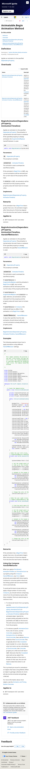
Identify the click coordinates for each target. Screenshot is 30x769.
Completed (23, 642)
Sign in (27, 17)
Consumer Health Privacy (8, 764)
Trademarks (4, 766)
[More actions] (27, 21)
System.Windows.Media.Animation (18, 52)
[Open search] (22, 17)
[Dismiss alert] (27, 2)
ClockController (10, 637)
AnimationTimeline (18, 163)
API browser (9, 21)
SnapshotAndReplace (18, 139)
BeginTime (17, 171)
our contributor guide (10, 712)
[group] (15, 94)
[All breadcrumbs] (2, 21)
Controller (9, 633)
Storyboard (17, 569)
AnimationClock (21, 571)
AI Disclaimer (4, 760)
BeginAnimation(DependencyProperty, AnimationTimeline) (13, 40)
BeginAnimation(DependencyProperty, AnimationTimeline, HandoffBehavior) (13, 43)
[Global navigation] (1, 17)
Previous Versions (15, 760)
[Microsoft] (15, 17)
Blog (23, 760)
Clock (18, 576)
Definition (5, 35)
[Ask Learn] (20, 21)
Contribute (4, 762)
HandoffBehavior (23, 248)
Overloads (5, 37)
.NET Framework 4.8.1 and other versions (13, 221)
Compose (19, 307)
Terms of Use (21, 764)
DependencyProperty (7, 60)
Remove (26, 637)
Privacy (11, 762)
